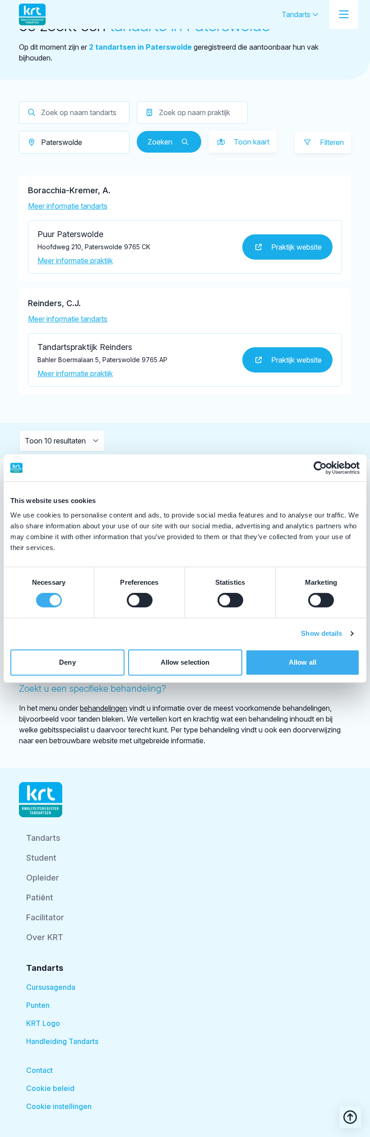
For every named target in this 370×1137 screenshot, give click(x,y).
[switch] (140, 600)
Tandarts (297, 14)
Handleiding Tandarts (62, 1041)
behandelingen (103, 708)
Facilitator (45, 917)
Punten (38, 1005)
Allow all (302, 662)
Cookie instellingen (59, 1106)
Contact (39, 1070)
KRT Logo (43, 1023)
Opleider (42, 877)
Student (41, 857)
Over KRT (44, 937)
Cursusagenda (50, 987)
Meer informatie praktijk (75, 260)
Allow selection (185, 662)
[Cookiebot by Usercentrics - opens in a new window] (320, 468)
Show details (321, 633)
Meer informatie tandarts (67, 205)
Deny (67, 662)
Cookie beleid (50, 1088)
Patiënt (39, 897)
